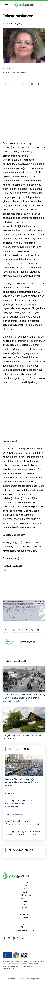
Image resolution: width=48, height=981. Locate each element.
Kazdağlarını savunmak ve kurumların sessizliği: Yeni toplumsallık (19, 803)
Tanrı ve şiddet (13, 813)
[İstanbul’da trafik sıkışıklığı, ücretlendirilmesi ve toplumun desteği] (24, 765)
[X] (26, 84)
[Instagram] (9, 938)
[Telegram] (32, 84)
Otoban (9, 793)
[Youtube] (23, 938)
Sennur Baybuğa (15, 23)
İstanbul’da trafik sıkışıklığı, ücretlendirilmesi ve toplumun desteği (21, 782)
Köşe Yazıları (7, 77)
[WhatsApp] (13, 84)
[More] (38, 84)
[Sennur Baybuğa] (4, 23)
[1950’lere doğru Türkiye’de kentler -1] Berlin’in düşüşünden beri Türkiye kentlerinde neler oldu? (24, 698)
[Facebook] (20, 84)
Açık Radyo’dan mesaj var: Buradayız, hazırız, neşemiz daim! (23, 823)
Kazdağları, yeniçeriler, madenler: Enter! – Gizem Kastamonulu (23, 833)
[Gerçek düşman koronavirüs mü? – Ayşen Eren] (24, 719)
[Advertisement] (24, 114)
